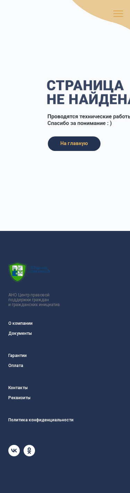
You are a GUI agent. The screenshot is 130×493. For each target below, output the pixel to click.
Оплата (15, 365)
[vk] (14, 454)
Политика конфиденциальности (40, 420)
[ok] (29, 454)
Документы (20, 333)
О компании (20, 323)
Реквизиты (19, 397)
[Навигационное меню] (118, 13)
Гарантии (17, 355)
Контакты (18, 387)
